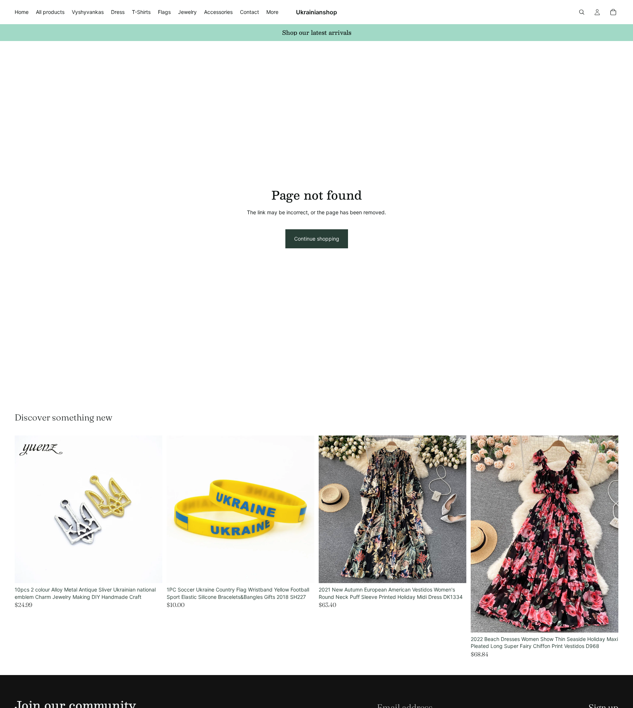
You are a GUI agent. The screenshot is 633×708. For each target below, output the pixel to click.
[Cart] (613, 12)
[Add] (303, 571)
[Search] (582, 12)
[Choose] (151, 571)
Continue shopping (316, 239)
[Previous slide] (26, 509)
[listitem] (272, 12)
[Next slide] (151, 509)
